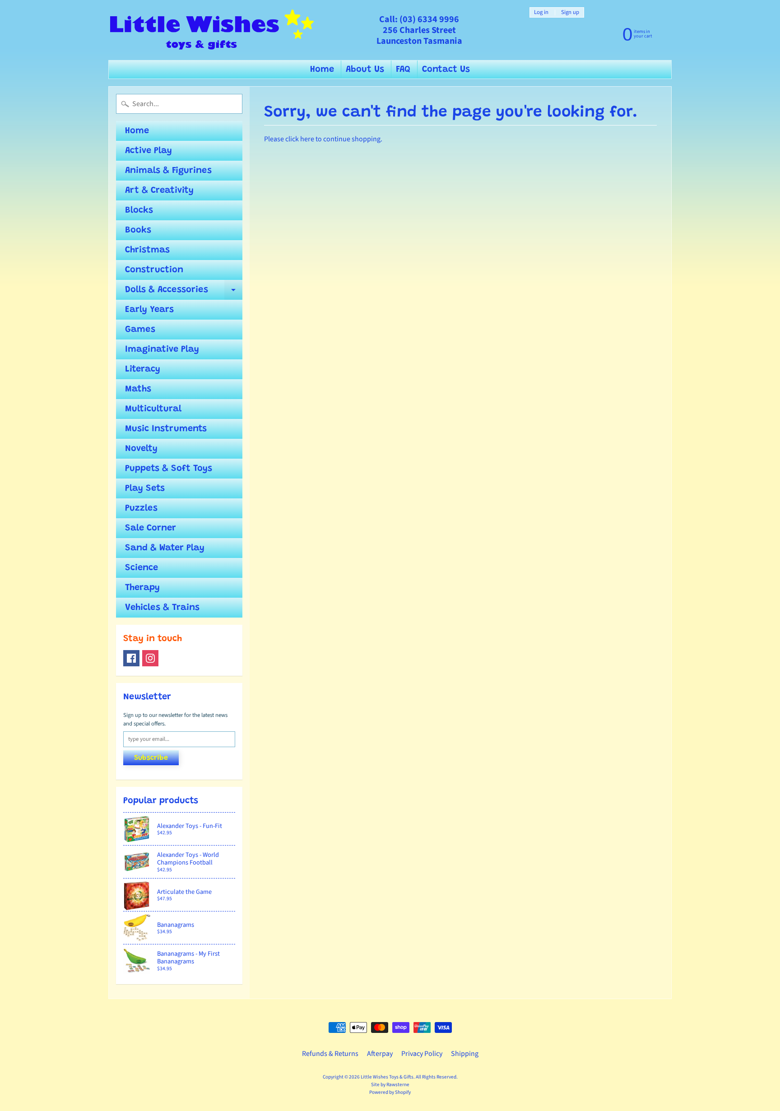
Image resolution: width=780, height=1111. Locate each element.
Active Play (148, 150)
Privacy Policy (421, 1054)
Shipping (464, 1054)
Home (322, 69)
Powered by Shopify (390, 1092)
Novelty (141, 448)
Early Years (149, 309)
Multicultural (153, 409)
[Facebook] (131, 658)
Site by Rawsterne (390, 1084)
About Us (365, 69)
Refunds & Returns (330, 1054)
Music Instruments (166, 428)
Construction (154, 269)
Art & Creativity (159, 190)
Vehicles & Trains (162, 607)
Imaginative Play (162, 349)
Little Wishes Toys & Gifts (387, 1077)
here (307, 139)
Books (138, 230)
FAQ (403, 69)
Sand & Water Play (164, 548)
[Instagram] (150, 658)
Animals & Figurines (168, 170)
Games (140, 329)
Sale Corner (150, 528)
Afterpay (380, 1054)
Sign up (570, 12)
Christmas (147, 250)
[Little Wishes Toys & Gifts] (212, 30)
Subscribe (151, 758)
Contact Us (446, 69)
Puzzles (141, 508)
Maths (138, 389)
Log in (541, 12)
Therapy (142, 587)
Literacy (142, 369)
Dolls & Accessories (183, 292)
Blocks (139, 210)
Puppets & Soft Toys (168, 468)
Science (141, 567)
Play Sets (145, 488)
